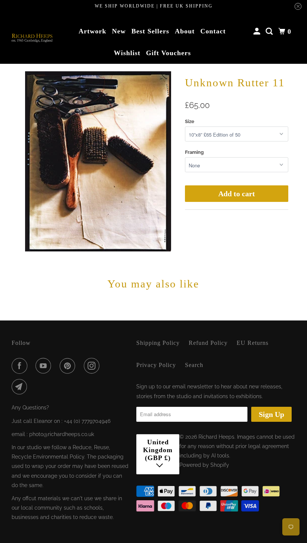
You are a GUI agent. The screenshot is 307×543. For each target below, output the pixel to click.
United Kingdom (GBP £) (158, 450)
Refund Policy (208, 343)
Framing (194, 152)
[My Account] (258, 31)
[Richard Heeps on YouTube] (45, 366)
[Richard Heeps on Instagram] (93, 366)
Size (189, 121)
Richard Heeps (216, 437)
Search (194, 365)
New (119, 31)
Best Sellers (150, 31)
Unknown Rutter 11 (235, 83)
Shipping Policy (158, 343)
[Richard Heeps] (32, 38)
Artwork (92, 31)
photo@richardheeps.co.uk (61, 434)
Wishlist (127, 53)
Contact (213, 31)
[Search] (270, 31)
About (185, 31)
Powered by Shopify (204, 465)
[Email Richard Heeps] (21, 387)
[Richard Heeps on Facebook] (21, 366)
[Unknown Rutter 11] (98, 161)
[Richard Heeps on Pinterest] (69, 366)
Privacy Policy (156, 365)
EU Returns (252, 343)
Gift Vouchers (168, 53)
